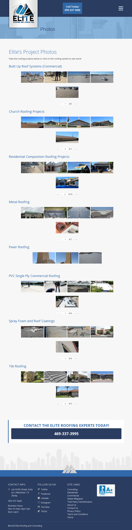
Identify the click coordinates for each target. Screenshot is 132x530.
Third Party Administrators (79, 502)
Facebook (45, 494)
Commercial (73, 495)
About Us (71, 505)
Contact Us (72, 508)
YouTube (45, 507)
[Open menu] (121, 8)
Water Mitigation (75, 499)
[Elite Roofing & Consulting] (23, 15)
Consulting (72, 489)
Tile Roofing (17, 366)
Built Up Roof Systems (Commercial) (35, 66)
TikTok (44, 511)
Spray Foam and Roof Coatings (32, 321)
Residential (72, 492)
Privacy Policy (74, 511)
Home (70, 517)
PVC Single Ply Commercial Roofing (34, 276)
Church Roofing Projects (26, 111)
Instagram (46, 502)
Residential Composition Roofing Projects (39, 156)
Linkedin (45, 498)
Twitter (44, 489)
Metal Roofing (19, 202)
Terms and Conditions (77, 514)
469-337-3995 (15, 500)
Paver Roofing (19, 247)
